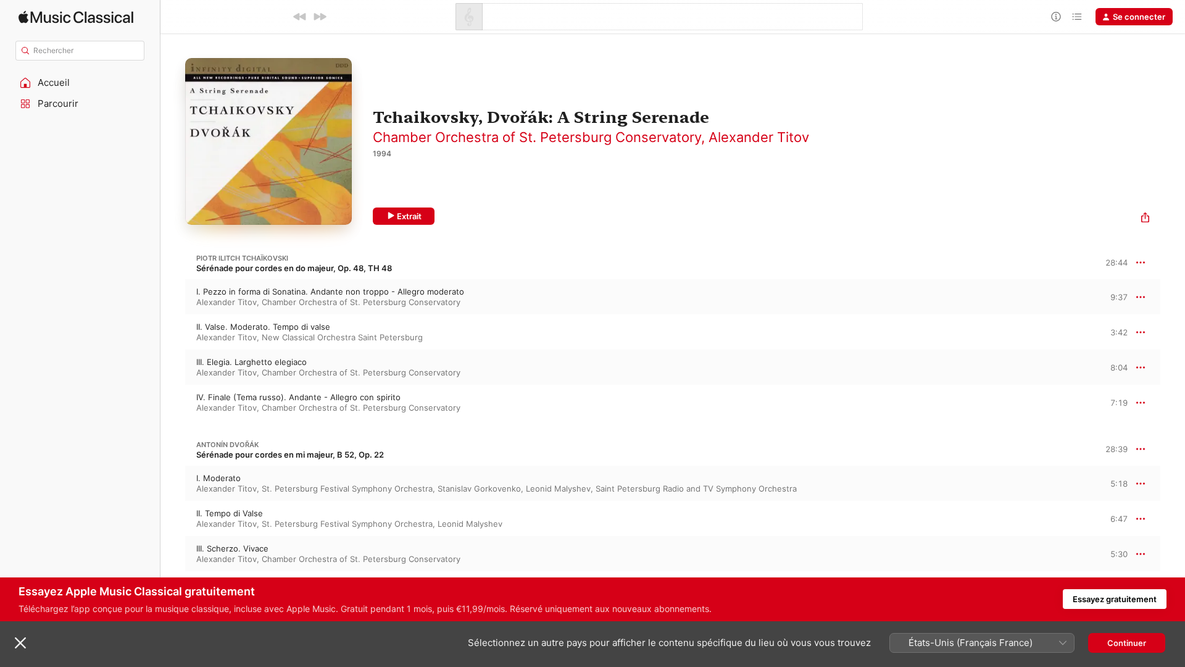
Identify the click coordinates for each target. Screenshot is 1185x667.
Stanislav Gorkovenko (479, 488)
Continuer (1126, 643)
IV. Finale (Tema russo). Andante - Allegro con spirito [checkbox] (298, 397)
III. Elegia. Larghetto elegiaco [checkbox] (251, 362)
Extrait (409, 216)
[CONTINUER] (320, 17)
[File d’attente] (1077, 16)
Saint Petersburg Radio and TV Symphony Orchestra (696, 488)
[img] (76, 17)
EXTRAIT (1114, 296)
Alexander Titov (759, 137)
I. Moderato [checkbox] (218, 478)
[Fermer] (20, 642)
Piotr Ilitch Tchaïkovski (242, 258)
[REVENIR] (300, 17)
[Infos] (1056, 16)
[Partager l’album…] (1145, 219)
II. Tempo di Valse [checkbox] (229, 513)
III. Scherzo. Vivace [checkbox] (232, 548)
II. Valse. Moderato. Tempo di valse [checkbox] (263, 327)
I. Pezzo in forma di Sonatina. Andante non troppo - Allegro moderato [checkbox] (330, 291)
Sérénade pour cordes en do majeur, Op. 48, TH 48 (294, 268)
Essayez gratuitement (1115, 599)
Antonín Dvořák (227, 444)
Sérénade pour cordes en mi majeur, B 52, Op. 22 (290, 454)
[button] (80, 82)
